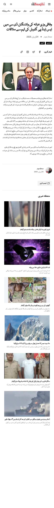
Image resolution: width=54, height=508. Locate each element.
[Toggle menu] (49, 4)
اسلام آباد (39, 11)
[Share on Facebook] (39, 52)
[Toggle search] (4, 4)
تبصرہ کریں (43, 183)
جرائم (25, 11)
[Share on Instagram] (27, 52)
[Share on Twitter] (33, 52)
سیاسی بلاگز (17, 11)
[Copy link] (21, 52)
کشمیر (32, 11)
